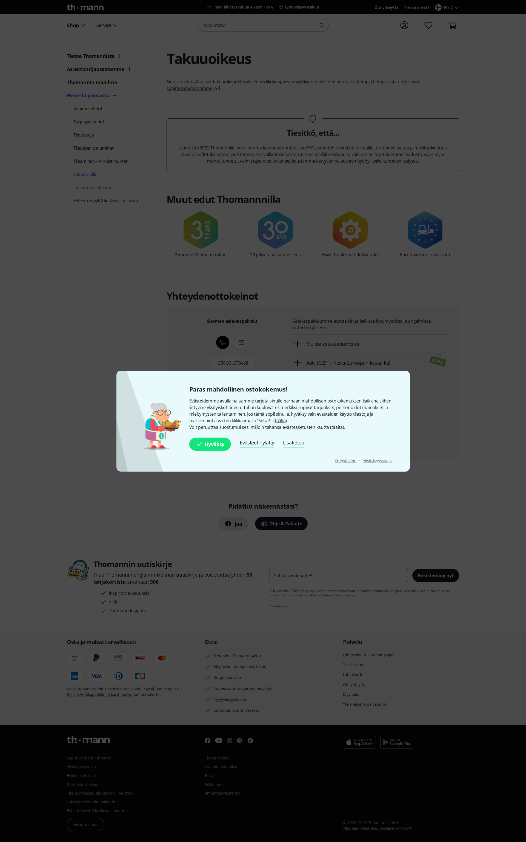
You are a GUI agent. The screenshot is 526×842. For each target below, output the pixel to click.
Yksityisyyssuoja (377, 460)
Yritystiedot (345, 460)
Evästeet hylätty (257, 442)
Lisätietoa (293, 442)
